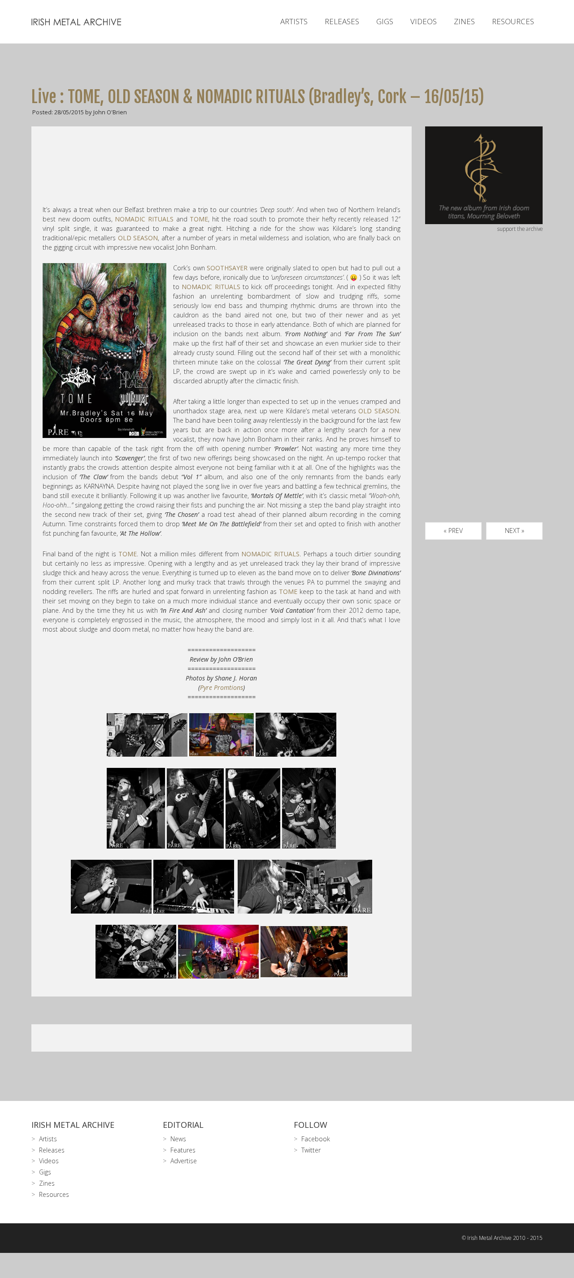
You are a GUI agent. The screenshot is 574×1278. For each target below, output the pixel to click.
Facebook (315, 1139)
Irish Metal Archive (72, 1124)
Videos (423, 21)
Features (183, 1150)
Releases (342, 21)
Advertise (183, 1161)
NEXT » (514, 530)
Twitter (311, 1150)
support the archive (520, 228)
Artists (294, 21)
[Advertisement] (484, 387)
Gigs (384, 21)
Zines (464, 21)
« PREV (453, 530)
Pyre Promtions (221, 687)
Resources (513, 21)
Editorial (183, 1124)
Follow (310, 1124)
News (178, 1139)
